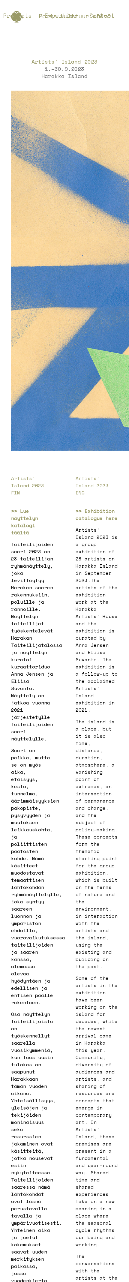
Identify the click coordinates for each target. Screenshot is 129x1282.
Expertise (60, 15)
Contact (102, 15)
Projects (17, 15)
